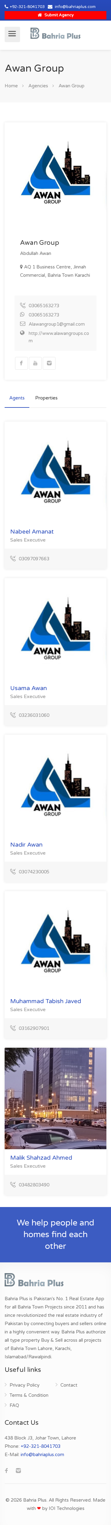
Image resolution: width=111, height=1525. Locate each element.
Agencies (38, 86)
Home (11, 86)
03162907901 (34, 1028)
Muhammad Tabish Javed (45, 1001)
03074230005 (34, 872)
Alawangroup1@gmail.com (57, 324)
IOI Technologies (66, 1508)
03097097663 (34, 559)
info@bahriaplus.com (75, 6)
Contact (68, 1385)
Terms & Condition (29, 1395)
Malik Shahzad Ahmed (41, 1157)
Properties (46, 398)
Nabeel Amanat (32, 531)
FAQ (14, 1405)
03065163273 (44, 305)
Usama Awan (28, 688)
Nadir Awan (26, 844)
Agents (17, 398)
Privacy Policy (24, 1385)
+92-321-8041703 (27, 6)
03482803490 (34, 1185)
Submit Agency (58, 15)
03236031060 (34, 715)
